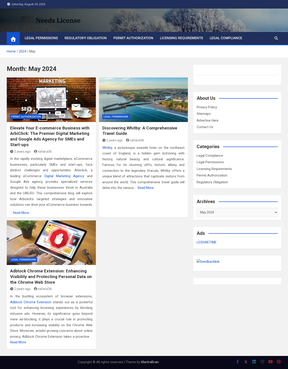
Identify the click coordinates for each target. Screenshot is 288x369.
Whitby (107, 148)
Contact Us (205, 127)
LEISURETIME (206, 242)
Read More (21, 213)
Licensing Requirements (181, 38)
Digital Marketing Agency (64, 176)
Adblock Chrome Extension (30, 302)
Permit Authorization (133, 38)
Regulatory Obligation (86, 38)
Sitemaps (204, 114)
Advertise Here (207, 120)
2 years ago (22, 151)
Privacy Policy (207, 107)
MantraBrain (150, 362)
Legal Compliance (226, 38)
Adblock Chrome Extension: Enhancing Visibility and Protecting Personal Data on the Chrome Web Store (51, 276)
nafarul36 (45, 151)
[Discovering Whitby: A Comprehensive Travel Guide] (143, 99)
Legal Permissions (41, 38)
